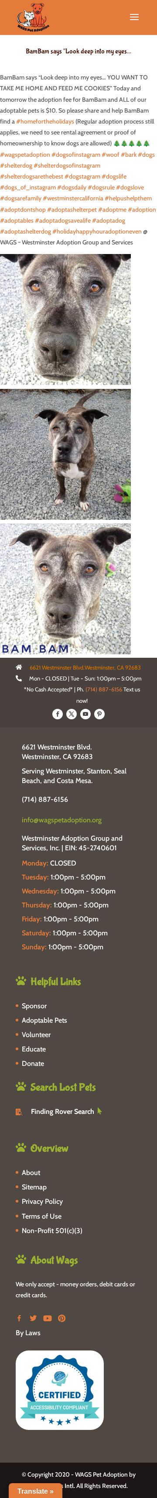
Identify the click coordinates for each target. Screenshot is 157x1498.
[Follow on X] (71, 714)
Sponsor (34, 1006)
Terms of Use (41, 1216)
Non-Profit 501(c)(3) (52, 1231)
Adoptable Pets (44, 1020)
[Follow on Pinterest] (99, 714)
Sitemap (34, 1187)
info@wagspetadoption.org (62, 820)
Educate (34, 1049)
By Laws (28, 1333)
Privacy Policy (42, 1201)
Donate (33, 1063)
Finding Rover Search (62, 1111)
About (31, 1172)
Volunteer (36, 1035)
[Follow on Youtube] (85, 714)
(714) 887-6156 (103, 689)
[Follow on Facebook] (57, 714)
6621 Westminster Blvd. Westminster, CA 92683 (57, 752)
